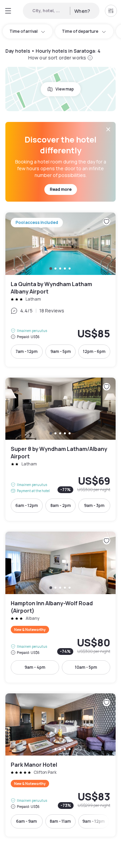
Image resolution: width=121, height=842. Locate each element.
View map (64, 89)
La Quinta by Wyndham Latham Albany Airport (60, 289)
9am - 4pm (35, 667)
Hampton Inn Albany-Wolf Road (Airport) (60, 607)
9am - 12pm (93, 821)
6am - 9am (26, 821)
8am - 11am (60, 821)
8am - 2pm (60, 505)
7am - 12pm (26, 351)
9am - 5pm (60, 351)
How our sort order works (57, 57)
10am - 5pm (86, 667)
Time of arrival (23, 31)
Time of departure (80, 31)
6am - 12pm (26, 505)
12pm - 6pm (94, 351)
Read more (61, 189)
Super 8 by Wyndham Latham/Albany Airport (60, 449)
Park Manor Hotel (60, 765)
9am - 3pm (94, 505)
